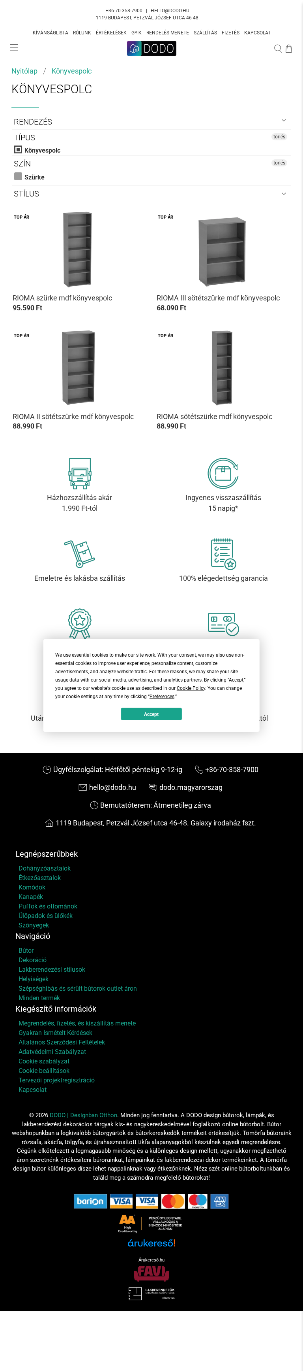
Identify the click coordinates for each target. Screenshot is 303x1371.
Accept (151, 714)
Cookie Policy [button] (191, 688)
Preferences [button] (162, 696)
